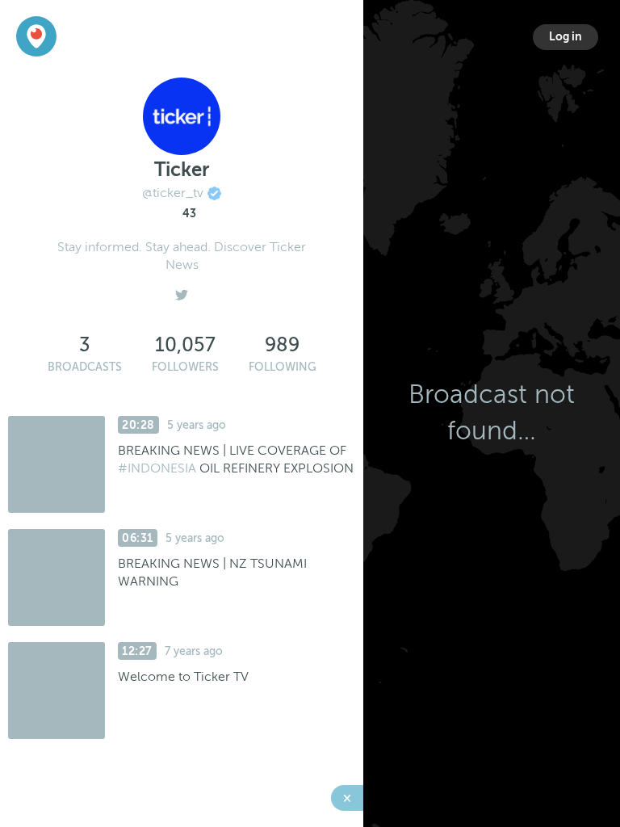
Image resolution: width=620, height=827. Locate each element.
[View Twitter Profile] (181, 291)
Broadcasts (85, 367)
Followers (185, 367)
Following (282, 367)
